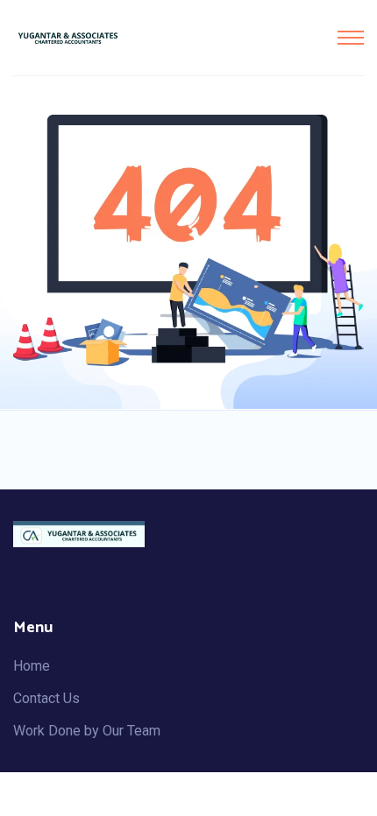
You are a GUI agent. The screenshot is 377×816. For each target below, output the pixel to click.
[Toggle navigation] (351, 37)
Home (31, 666)
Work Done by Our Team (86, 730)
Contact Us (46, 698)
